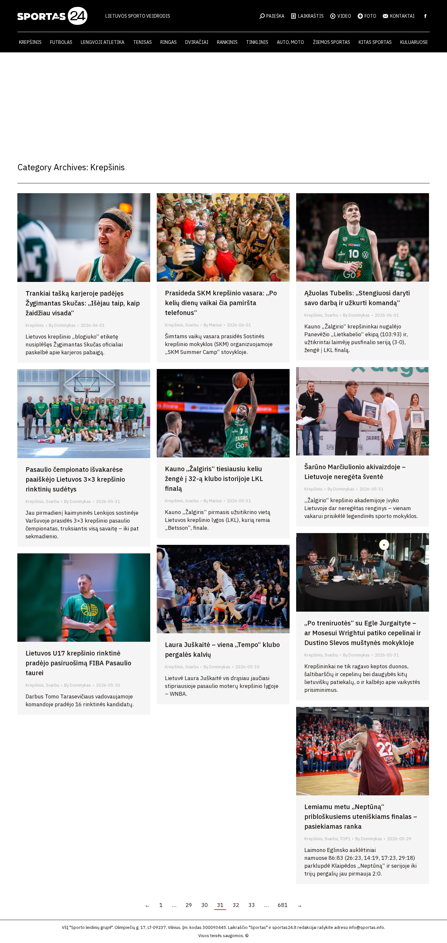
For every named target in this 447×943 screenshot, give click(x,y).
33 (251, 905)
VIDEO (344, 16)
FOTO (370, 16)
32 (236, 905)
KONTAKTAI (402, 16)
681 (283, 905)
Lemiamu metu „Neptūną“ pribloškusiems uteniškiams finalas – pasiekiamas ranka (360, 816)
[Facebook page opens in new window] (425, 16)
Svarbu (192, 325)
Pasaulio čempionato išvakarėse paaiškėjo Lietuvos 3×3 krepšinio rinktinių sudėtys (75, 479)
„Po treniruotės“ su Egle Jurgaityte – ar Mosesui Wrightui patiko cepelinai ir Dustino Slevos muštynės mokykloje (362, 633)
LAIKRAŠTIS (311, 16)
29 (189, 905)
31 (220, 905)
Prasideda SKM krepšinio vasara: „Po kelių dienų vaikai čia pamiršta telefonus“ (221, 302)
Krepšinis (35, 325)
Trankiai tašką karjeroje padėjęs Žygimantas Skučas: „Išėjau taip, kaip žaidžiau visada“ (83, 303)
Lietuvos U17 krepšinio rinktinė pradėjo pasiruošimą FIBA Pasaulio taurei (78, 663)
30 (204, 905)
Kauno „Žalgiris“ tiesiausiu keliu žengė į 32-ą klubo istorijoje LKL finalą (214, 478)
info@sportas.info (366, 927)
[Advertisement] (223, 101)
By (62, 325)
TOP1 (345, 838)
